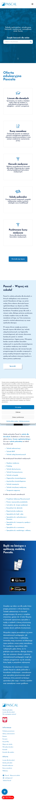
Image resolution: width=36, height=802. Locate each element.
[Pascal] (9, 4)
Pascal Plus (5, 741)
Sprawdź (13, 366)
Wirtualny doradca (7, 747)
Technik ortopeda (12, 475)
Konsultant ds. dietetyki (14, 508)
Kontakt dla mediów (8, 752)
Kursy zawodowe (7, 768)
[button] (32, 4)
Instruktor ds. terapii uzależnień (17, 505)
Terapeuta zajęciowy (13, 490)
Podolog (9, 466)
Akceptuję (18, 407)
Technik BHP (10, 451)
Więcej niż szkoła (7, 744)
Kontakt (4, 749)
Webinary (5, 771)
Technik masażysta (12, 484)
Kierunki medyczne (7, 765)
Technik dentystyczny (13, 469)
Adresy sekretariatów (8, 733)
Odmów (18, 412)
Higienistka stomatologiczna (16, 478)
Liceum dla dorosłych (8, 760)
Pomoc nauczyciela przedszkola (16, 502)
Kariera (4, 736)
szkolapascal (8, 778)
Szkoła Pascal (7, 780)
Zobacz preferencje (18, 417)
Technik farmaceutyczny (14, 472)
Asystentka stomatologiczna (16, 481)
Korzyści (4, 739)
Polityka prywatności (24, 421)
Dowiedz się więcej (18, 259)
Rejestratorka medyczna (14, 511)
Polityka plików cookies (12, 421)
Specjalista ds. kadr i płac (14, 514)
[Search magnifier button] (31, 42)
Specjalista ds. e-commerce (15, 527)
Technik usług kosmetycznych (16, 454)
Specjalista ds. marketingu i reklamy (18, 530)
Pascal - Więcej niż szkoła (12, 775)
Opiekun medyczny (12, 463)
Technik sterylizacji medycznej (16, 487)
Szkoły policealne (7, 763)
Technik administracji (13, 448)
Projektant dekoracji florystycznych (18, 499)
